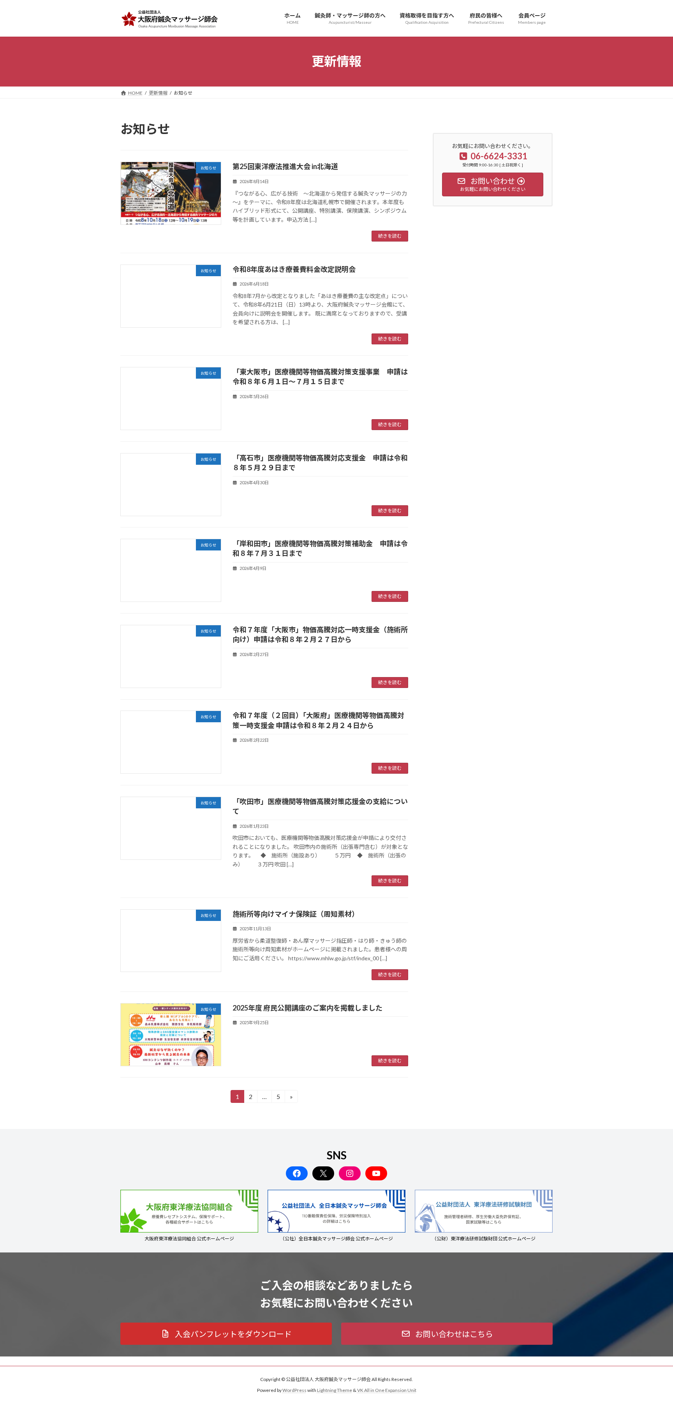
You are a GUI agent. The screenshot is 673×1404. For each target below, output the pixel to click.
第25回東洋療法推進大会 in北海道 (285, 166)
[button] (226, 1334)
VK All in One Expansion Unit (386, 1390)
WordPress (294, 1390)
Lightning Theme (334, 1390)
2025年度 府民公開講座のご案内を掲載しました (307, 1008)
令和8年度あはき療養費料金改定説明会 (294, 269)
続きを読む (390, 236)
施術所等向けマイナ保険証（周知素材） (296, 914)
